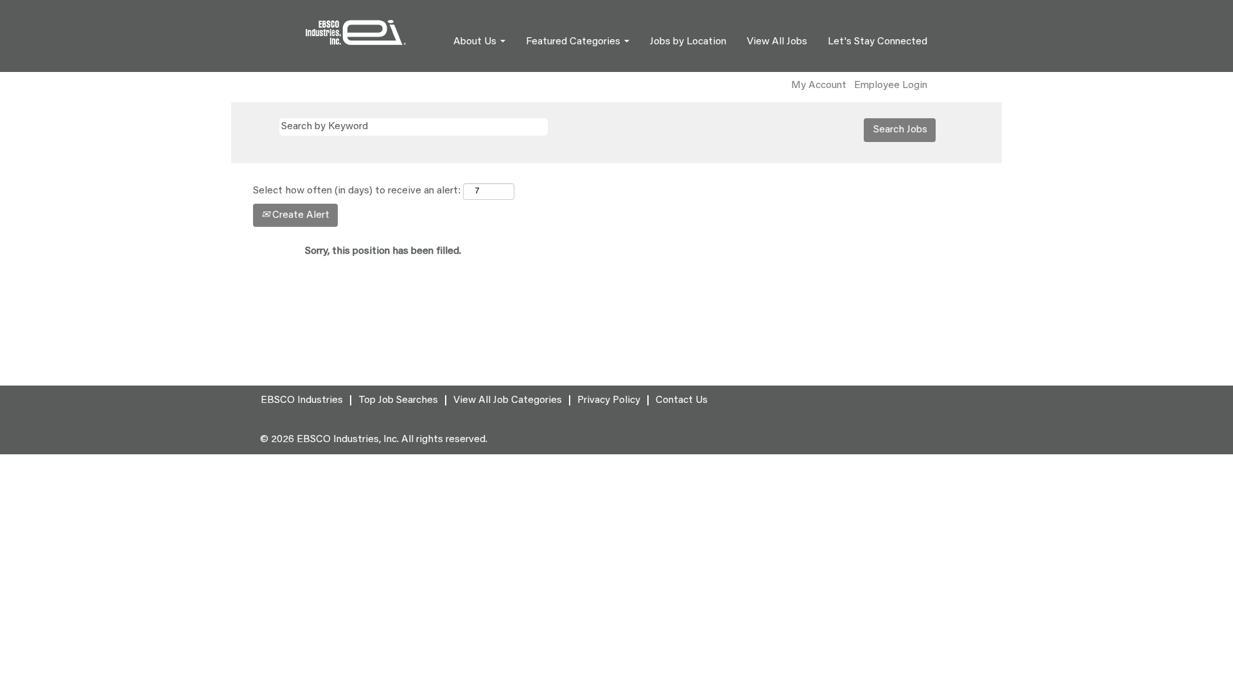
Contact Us (682, 400)
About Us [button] (476, 42)
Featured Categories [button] (574, 42)
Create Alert (299, 215)
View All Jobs (777, 42)
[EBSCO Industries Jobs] (356, 32)
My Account (818, 85)
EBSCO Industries (302, 400)
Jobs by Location (688, 42)
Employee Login (890, 85)
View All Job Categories (507, 400)
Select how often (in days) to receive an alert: (356, 191)
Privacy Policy (608, 400)
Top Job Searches (398, 400)
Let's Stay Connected (877, 42)
